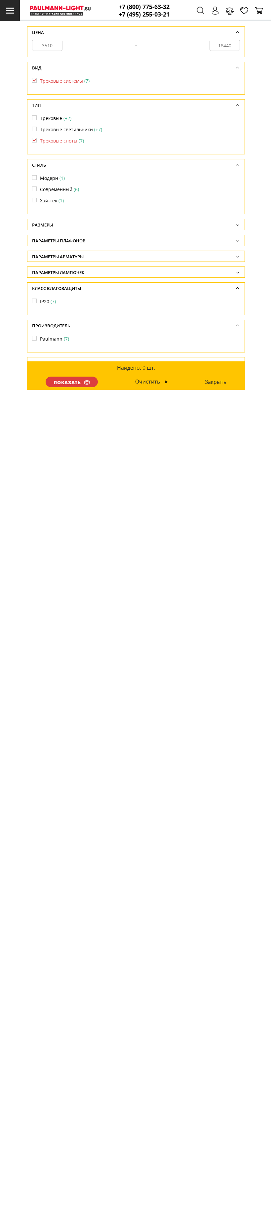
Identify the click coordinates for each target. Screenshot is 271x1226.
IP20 (48, 301)
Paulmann (54, 339)
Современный (59, 189)
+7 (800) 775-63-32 (144, 7)
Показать (67, 382)
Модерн (52, 178)
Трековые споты (62, 141)
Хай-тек (52, 200)
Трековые (55, 118)
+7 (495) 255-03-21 (144, 14)
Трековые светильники (71, 129)
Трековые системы (65, 81)
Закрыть (215, 382)
